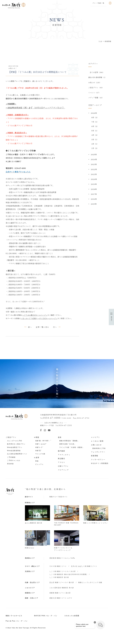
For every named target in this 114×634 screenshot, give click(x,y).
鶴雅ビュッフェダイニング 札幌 (90, 582)
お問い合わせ (96, 445)
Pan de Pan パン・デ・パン (16, 621)
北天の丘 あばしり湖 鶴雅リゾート (84, 566)
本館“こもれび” (41, 444)
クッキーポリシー (98, 459)
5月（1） (95, 131)
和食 (37, 461)
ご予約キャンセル (13, 460)
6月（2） (95, 126)
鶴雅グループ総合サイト (58, 497)
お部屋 (36, 437)
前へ (30, 327)
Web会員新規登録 (14, 450)
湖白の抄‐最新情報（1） (97, 77)
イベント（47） (94, 92)
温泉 (59, 437)
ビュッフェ (39, 464)
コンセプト (95, 437)
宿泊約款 (10, 464)
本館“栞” (38, 450)
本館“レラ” (39, 447)
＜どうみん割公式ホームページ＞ (34, 315)
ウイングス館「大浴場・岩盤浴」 (71, 447)
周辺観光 (61, 458)
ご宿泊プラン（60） (96, 87)
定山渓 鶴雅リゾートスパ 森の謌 (61, 582)
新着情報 (94, 456)
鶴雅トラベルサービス (14, 616)
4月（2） (95, 135)
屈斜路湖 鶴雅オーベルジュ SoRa (62, 558)
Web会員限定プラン (14, 447)
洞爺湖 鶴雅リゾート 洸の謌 (60, 593)
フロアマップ (63, 470)
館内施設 (61, 451)
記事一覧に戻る (42, 327)
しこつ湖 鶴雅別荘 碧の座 (59, 577)
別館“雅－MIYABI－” (43, 441)
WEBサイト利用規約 (99, 463)
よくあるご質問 (97, 441)
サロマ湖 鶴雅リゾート (58, 566)
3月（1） (95, 139)
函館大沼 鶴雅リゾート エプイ (60, 598)
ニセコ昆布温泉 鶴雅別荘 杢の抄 (61, 588)
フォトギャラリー (98, 452)
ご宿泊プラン (11, 437)
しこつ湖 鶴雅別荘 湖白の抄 (68, 574)
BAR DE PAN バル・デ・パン (45, 616)
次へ (55, 327)
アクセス (61, 462)
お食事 (36, 457)
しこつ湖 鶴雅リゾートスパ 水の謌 (62, 571)
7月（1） (95, 122)
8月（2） (95, 117)
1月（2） (95, 148)
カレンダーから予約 (14, 441)
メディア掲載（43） (96, 97)
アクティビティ (64, 455)
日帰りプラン (63, 466)
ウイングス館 (40, 454)
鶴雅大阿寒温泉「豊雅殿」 (69, 441)
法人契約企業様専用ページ (17, 454)
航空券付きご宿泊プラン (16, 444)
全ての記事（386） (97, 72)
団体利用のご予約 (99, 448)
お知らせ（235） (94, 82)
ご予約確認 (11, 457)
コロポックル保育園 (71, 616)
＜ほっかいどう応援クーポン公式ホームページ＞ (39, 318)
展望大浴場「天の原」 (67, 444)
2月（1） (95, 144)
